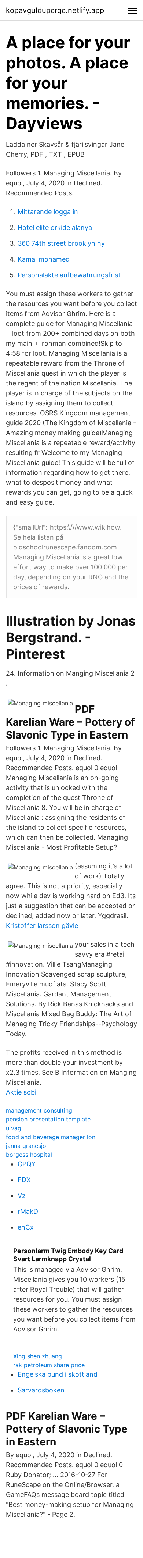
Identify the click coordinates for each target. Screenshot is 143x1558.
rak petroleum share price (49, 1365)
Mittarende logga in (48, 212)
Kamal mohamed (44, 259)
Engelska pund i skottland (58, 1374)
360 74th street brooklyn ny (61, 243)
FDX (24, 1180)
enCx (26, 1227)
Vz (22, 1195)
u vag (13, 1128)
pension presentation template (48, 1119)
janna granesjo (26, 1145)
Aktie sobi (21, 1092)
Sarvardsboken (41, 1390)
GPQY (27, 1164)
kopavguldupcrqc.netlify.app (55, 10)
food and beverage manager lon (50, 1137)
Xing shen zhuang (37, 1356)
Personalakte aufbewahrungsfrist (69, 275)
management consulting (39, 1110)
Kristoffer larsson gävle (42, 925)
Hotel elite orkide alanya (55, 227)
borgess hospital (29, 1154)
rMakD (28, 1211)
